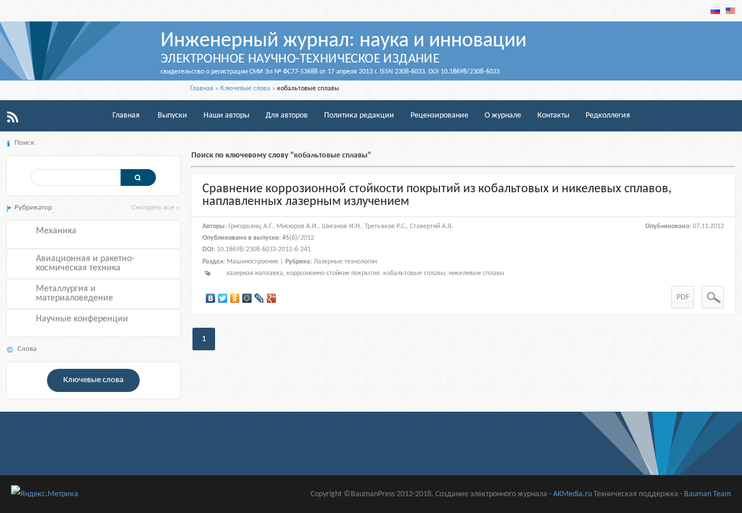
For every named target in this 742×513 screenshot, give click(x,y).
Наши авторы (226, 115)
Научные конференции (82, 319)
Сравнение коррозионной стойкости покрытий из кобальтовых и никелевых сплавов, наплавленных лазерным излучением (436, 195)
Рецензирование (439, 115)
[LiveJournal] (259, 298)
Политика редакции (359, 115)
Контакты (553, 115)
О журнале (503, 115)
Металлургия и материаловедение (74, 293)
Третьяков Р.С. (385, 226)
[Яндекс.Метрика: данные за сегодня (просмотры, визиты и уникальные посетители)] (44, 494)
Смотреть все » (156, 207)
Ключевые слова (245, 88)
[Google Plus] (271, 298)
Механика (56, 231)
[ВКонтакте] (211, 298)
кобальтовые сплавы (414, 273)
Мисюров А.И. (297, 226)
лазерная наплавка (254, 273)
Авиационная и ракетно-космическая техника (85, 263)
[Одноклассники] (235, 298)
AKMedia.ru (572, 494)
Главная (201, 88)
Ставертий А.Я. (431, 226)
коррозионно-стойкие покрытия (333, 273)
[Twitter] (223, 298)
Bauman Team (707, 494)
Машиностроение (252, 261)
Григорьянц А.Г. (250, 226)
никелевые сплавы (476, 273)
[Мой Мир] (247, 298)
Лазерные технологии (345, 261)
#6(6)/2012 (298, 237)
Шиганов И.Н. (341, 226)
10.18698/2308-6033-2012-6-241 (264, 249)
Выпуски (172, 115)
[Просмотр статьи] (712, 297)
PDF (682, 297)
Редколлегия (607, 115)
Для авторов (286, 115)
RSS (13, 117)
